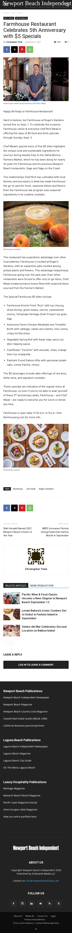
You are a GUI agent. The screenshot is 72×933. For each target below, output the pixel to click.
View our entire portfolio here (20, 816)
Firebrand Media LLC (43, 873)
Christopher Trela (14, 42)
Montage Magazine (14, 788)
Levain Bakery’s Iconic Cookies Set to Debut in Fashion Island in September (44, 614)
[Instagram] (22, 903)
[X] (14, 49)
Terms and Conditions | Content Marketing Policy (36, 923)
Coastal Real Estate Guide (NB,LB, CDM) (25, 718)
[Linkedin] (31, 903)
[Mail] (40, 903)
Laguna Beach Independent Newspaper (25, 746)
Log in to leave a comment (36, 664)
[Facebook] (6, 49)
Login (53, 916)
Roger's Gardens (46, 488)
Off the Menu (21, 18)
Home (6, 12)
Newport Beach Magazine (17, 704)
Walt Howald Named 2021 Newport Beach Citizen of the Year (17, 532)
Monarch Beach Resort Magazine (21, 795)
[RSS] (49, 903)
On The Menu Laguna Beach (19, 767)
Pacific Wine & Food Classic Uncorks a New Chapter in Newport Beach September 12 (44, 598)
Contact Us (42, 916)
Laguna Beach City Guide (17, 760)
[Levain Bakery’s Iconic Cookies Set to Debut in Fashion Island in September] (11, 614)
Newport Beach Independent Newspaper (26, 697)
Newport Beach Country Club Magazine (25, 711)
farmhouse (18, 488)
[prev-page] (5, 643)
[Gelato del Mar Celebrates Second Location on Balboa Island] (11, 630)
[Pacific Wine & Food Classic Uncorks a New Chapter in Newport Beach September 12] (11, 598)
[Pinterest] (22, 49)
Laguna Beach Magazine (17, 753)
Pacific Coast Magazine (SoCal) (20, 802)
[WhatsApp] (29, 49)
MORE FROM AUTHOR (42, 585)
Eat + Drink (17, 12)
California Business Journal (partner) (23, 725)
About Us (18, 916)
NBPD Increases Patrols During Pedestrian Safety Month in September (55, 532)
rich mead (30, 488)
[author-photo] (36, 564)
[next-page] (11, 643)
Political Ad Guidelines (34, 919)
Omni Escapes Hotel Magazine (20, 809)
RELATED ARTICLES (15, 585)
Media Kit (29, 916)
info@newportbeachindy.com (42, 880)
